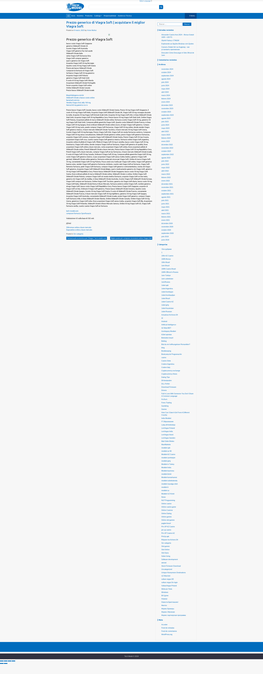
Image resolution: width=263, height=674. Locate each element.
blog (163, 348)
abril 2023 (165, 131)
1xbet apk (164, 285)
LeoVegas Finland (168, 428)
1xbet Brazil (165, 298)
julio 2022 (165, 161)
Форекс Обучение (168, 612)
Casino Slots (166, 361)
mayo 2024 (165, 89)
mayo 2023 (165, 128)
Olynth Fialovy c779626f (170, 40)
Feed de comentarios (169, 631)
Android (164, 321)
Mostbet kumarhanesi (169, 477)
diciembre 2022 (167, 144)
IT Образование (167, 421)
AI (162, 318)
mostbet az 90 (166, 451)
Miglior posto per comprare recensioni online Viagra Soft (131, 238)
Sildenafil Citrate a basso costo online (80, 98)
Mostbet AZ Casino (168, 454)
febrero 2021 (166, 217)
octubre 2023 (166, 112)
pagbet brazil (166, 523)
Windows (164, 592)
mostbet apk (165, 448)
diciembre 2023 (167, 105)
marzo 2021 (165, 213)
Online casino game (168, 507)
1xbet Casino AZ (167, 302)
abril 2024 (165, 92)
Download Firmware (168, 387)
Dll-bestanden (166, 380)
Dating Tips (165, 377)
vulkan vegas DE (167, 579)
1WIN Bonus (166, 259)
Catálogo (97, 16)
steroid (163, 563)
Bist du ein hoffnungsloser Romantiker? (175, 344)
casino (163, 357)
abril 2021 (165, 210)
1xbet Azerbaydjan (168, 295)
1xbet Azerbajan (167, 292)
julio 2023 (165, 122)
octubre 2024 (166, 72)
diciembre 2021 (167, 184)
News (163, 497)
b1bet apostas (166, 334)
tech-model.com (72, 211)
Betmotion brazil (167, 338)
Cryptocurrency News (169, 374)
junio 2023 (165, 125)
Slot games (165, 546)
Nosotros (80, 16)
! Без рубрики (166, 249)
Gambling (164, 406)
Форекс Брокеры (167, 609)
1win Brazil (165, 265)
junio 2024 (165, 85)
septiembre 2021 (167, 194)
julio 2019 (165, 236)
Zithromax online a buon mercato (78, 227)
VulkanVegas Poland (169, 586)
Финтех (164, 605)
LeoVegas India (167, 431)
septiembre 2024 (167, 76)
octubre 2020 (166, 230)
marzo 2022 (165, 174)
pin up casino (166, 530)
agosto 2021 (165, 197)
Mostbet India (166, 467)
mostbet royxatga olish (169, 484)
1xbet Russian (166, 311)
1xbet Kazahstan (167, 308)
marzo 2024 (165, 95)
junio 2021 (165, 204)
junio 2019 (165, 240)
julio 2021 (165, 200)
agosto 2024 (165, 79)
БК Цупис (165, 595)
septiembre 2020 (167, 233)
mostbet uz (165, 490)
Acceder (164, 624)
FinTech (164, 399)
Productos (88, 16)
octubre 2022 (166, 151)
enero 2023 (165, 141)
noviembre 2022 (167, 148)
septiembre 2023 (167, 115)
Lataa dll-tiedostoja (168, 425)
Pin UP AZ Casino (168, 526)
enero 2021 (165, 220)
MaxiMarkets (166, 444)
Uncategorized (166, 569)
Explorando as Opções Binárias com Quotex (177, 44)
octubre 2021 (166, 190)
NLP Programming (168, 500)
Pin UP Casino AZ (168, 533)
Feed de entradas (167, 628)
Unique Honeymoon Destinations (173, 572)
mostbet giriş (166, 461)
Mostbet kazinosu (167, 471)
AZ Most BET (166, 328)
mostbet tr (164, 487)
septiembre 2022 (167, 154)
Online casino (166, 503)
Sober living (165, 556)
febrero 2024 (166, 99)
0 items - (192, 16)
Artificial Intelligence (168, 325)
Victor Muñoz (92, 30)
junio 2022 (165, 164)
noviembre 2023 (167, 108)
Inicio (73, 16)
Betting (164, 341)
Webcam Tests (166, 589)
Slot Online (165, 549)
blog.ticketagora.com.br (75, 95)
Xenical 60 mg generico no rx (77, 105)
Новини (164, 599)
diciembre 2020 (167, 223)
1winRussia (165, 282)
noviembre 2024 (167, 69)
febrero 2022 (166, 177)
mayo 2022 (165, 167)
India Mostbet (166, 418)
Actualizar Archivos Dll (169, 315)
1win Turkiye (166, 275)
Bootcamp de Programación (171, 354)
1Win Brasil (165, 262)
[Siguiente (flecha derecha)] (5, 663)
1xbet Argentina (167, 288)
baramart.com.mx (72, 100)
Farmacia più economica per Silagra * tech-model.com (86, 238)
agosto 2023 (165, 118)
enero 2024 (165, 102)
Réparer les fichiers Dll (169, 540)
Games (164, 409)
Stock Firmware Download (171, 566)
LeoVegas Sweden (168, 438)
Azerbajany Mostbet (168, 331)
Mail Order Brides (167, 441)
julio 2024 (165, 82)
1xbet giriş (165, 305)
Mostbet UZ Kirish (167, 494)
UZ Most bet (165, 576)
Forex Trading (166, 403)
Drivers (164, 390)
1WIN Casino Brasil (168, 269)
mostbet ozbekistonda (169, 481)
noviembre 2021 (167, 187)
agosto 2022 (165, 158)
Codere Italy (165, 367)
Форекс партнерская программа (173, 615)
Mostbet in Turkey (167, 464)
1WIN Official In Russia (169, 272)
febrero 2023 (166, 138)
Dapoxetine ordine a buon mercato (79, 230)
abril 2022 (165, 171)
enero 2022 (165, 181)
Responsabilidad (110, 16)
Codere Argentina (167, 364)
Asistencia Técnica (125, 16)
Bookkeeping (166, 351)
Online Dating (166, 513)
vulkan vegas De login (169, 582)
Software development (169, 559)
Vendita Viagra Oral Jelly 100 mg (78, 103)
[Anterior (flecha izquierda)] (1, 663)
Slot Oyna (165, 553)
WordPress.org (166, 634)
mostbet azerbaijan (168, 458)
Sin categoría (78, 234)
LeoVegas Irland (167, 435)
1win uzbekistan (167, 279)
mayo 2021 (165, 207)
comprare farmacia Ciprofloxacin (78, 213)
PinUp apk (165, 536)
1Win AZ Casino (167, 256)
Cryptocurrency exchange (170, 371)
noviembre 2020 (167, 227)
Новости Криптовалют (169, 602)
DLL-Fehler (165, 384)
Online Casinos (167, 510)
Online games (166, 517)
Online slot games (168, 520)
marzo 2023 (165, 135)
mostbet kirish (166, 474)
